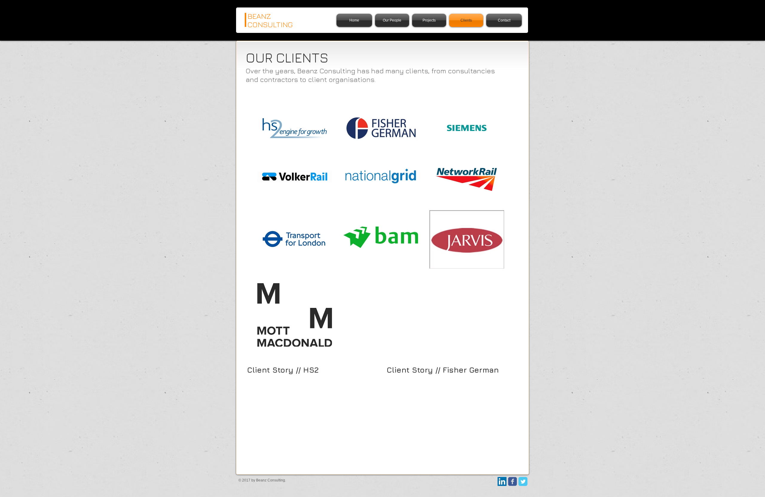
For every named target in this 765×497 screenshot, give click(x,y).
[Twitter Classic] (522, 481)
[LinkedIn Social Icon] (502, 481)
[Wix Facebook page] (512, 481)
